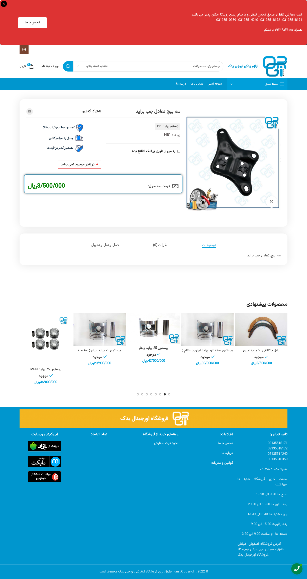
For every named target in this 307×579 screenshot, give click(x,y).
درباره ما (227, 453)
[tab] (209, 244)
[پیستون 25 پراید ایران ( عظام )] (99, 329)
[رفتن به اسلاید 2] (165, 394)
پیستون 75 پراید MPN (45, 369)
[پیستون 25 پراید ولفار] (153, 328)
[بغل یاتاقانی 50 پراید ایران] (261, 329)
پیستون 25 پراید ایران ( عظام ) (99, 350)
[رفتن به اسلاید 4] (156, 394)
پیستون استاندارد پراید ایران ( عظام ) (207, 350)
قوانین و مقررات (222, 463)
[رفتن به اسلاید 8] (138, 394)
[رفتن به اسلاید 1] (169, 394)
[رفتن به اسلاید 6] (147, 394)
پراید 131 (162, 126)
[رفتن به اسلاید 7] (142, 394)
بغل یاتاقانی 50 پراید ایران (261, 350)
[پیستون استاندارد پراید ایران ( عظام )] (207, 329)
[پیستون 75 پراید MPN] (46, 339)
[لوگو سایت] (275, 66)
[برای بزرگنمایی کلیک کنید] (271, 201)
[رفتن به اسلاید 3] (160, 394)
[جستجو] (68, 66)
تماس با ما (32, 22)
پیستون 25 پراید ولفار (154, 348)
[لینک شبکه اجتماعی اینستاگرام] (24, 49)
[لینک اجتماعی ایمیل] (29, 111)
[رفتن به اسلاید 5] (151, 394)
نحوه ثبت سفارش (166, 443)
